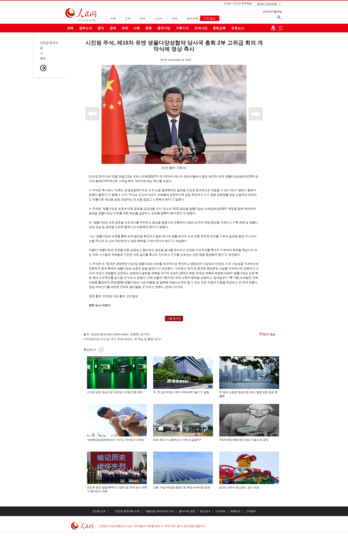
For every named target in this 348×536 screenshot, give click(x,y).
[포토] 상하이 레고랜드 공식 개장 (239, 487)
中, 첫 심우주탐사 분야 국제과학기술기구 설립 (181, 392)
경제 (112, 28)
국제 (124, 28)
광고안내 (205, 511)
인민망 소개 (99, 511)
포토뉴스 (237, 28)
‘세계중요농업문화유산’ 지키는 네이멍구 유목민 (116, 439)
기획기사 (182, 28)
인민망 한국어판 (101, 334)
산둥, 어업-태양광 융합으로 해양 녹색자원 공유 (181, 487)
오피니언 (200, 28)
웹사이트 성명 (187, 511)
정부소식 (85, 28)
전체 (70, 28)
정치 (101, 28)
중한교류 (219, 28)
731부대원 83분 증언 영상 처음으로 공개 (243, 439)
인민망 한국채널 (242, 3)
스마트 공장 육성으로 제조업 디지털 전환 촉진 (115, 392)
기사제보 (220, 511)
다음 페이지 (174, 318)
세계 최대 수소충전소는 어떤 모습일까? (177, 439)
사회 (136, 28)
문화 (148, 28)
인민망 (227, 3)
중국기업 (163, 28)
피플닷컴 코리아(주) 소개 (159, 511)
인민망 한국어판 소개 (127, 511)
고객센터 (251, 511)
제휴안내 (235, 511)
